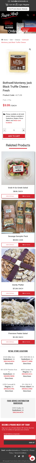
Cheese (17, 40)
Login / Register (23, 5)
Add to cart (14, 136)
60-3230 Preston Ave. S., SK (9, 372)
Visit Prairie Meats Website (18, 9)
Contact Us (24, 450)
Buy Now (27, 196)
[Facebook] (15, 456)
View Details (10, 196)
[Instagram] (23, 456)
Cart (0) (12, 5)
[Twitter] (19, 456)
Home (6, 40)
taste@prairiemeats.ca (13, 450)
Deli (11, 40)
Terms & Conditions (20, 453)
